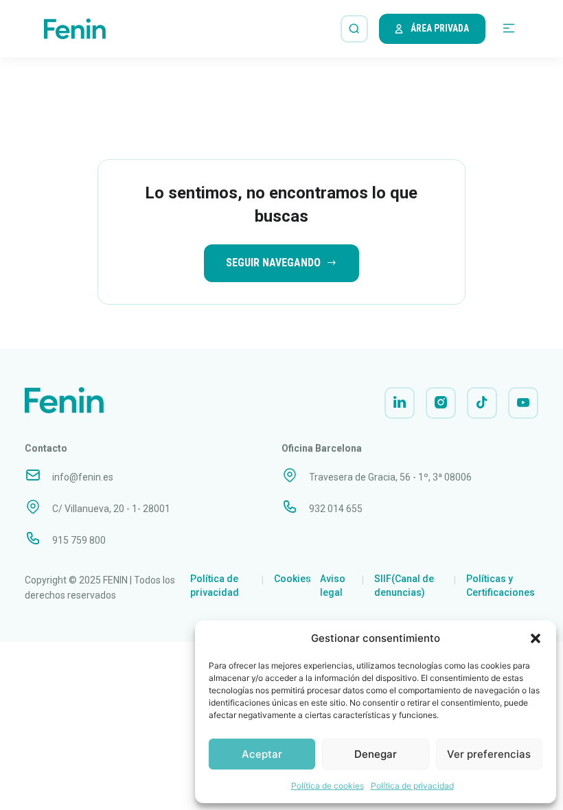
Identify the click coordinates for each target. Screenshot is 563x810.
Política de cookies (327, 785)
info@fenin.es (82, 477)
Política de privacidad (412, 785)
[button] (535, 638)
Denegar (375, 754)
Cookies (292, 578)
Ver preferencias (489, 754)
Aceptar (262, 754)
